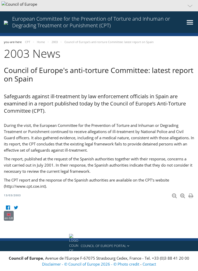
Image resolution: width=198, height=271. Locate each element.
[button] (99, 5)
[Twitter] (16, 208)
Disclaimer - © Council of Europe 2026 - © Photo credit (91, 264)
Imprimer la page (191, 195)
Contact (149, 264)
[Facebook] (8, 208)
